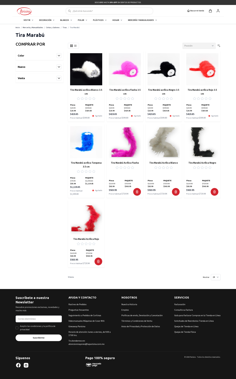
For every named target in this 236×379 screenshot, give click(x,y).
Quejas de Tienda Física (185, 332)
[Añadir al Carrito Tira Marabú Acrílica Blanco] (176, 192)
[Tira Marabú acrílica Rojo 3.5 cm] (202, 69)
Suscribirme (38, 337)
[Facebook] (18, 365)
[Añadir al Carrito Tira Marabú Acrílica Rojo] (98, 261)
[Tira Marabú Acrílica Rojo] (86, 218)
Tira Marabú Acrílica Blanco (163, 163)
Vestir (27, 20)
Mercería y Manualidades (141, 20)
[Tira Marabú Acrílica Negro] (202, 142)
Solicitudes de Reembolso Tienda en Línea (194, 320)
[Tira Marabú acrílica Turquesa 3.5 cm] (86, 142)
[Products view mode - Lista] (75, 45)
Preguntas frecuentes (78, 309)
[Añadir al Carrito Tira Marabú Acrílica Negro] (214, 192)
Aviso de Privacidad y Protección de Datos (140, 326)
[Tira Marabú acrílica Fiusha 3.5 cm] (125, 69)
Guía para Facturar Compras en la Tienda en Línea (197, 315)
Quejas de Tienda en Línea (186, 326)
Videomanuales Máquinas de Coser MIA (86, 320)
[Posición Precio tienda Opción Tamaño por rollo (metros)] (199, 46)
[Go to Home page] (24, 11)
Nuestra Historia (129, 304)
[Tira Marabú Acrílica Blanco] (164, 142)
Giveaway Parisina (76, 326)
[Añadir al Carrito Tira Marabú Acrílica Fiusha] (137, 192)
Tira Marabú (74, 27)
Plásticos (98, 20)
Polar (81, 20)
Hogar (115, 20)
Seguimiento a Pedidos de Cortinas (84, 315)
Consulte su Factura (183, 309)
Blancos (64, 20)
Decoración (45, 20)
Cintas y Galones (53, 27)
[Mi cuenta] (218, 10)
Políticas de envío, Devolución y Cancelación (142, 315)
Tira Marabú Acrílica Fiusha (125, 163)
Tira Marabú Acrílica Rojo (86, 239)
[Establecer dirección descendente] (219, 45)
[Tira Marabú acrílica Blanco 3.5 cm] (86, 69)
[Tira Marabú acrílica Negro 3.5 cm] (164, 69)
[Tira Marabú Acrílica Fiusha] (125, 142)
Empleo (125, 309)
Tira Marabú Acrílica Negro (202, 163)
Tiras (65, 27)
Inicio (18, 27)
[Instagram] (26, 365)
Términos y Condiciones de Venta (136, 320)
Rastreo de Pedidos (77, 304)
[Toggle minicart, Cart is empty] (210, 10)
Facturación (179, 304)
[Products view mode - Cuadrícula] (71, 45)
